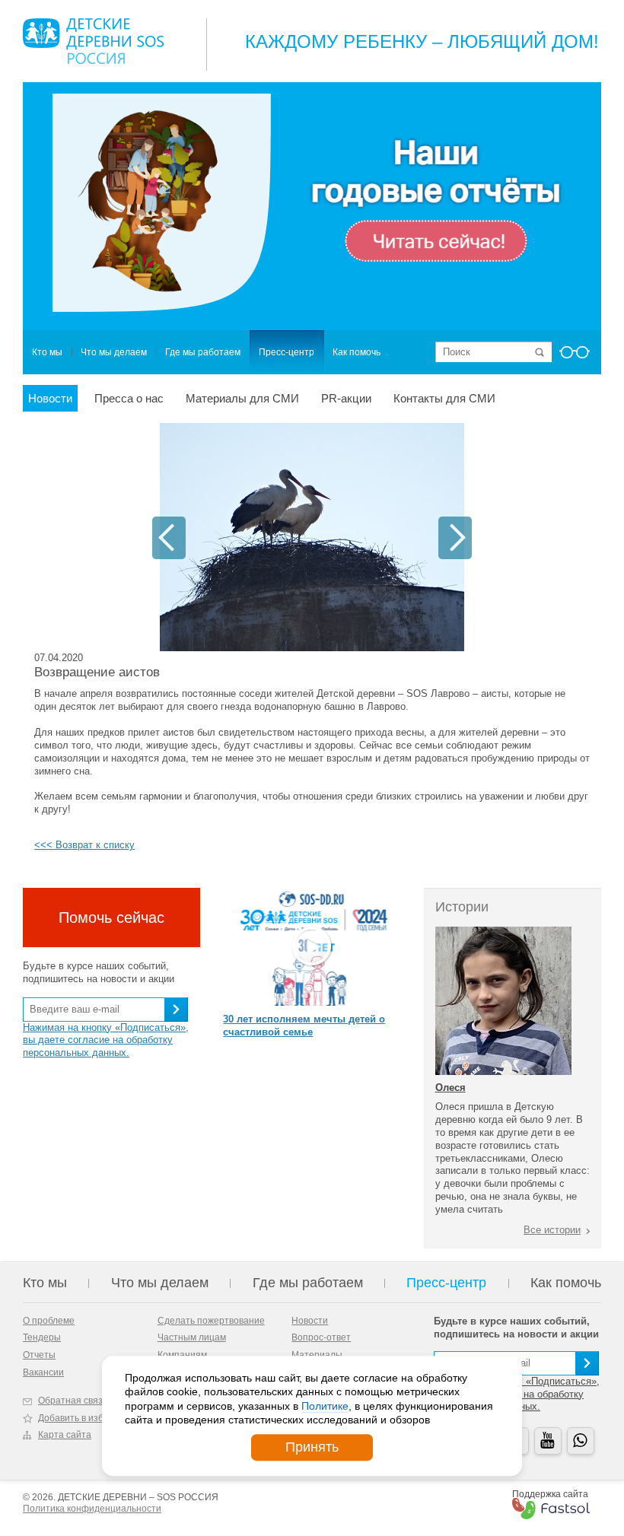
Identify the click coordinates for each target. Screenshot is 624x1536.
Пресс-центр (286, 352)
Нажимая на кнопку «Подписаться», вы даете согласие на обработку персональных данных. (106, 1040)
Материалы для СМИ (242, 398)
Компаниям (182, 1355)
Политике (325, 1406)
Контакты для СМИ (444, 398)
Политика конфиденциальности (92, 1508)
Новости (50, 398)
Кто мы (47, 352)
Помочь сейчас (111, 917)
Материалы (316, 1355)
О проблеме (49, 1320)
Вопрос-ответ (321, 1337)
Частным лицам (192, 1337)
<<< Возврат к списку (84, 845)
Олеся (450, 1087)
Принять (312, 1447)
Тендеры (42, 1337)
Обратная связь (72, 1400)
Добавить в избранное (86, 1418)
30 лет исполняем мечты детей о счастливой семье (304, 1025)
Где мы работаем (202, 352)
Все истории (552, 1229)
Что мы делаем (114, 352)
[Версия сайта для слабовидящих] (574, 357)
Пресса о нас (129, 398)
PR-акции (346, 398)
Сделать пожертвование (211, 1320)
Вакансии (43, 1372)
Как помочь (356, 352)
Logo (93, 41)
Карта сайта (64, 1434)
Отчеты (39, 1355)
